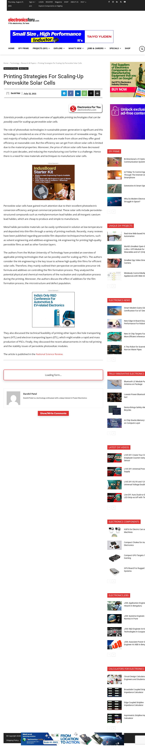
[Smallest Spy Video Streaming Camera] (114, 263)
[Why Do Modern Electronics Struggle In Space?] (114, 201)
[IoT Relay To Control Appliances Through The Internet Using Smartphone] (114, 175)
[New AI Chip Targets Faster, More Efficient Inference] (114, 336)
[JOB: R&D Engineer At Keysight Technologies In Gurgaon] (114, 631)
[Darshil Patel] (8, 93)
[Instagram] (113, 2)
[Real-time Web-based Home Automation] (114, 236)
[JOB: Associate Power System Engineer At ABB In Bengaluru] (114, 644)
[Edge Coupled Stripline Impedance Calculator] (114, 705)
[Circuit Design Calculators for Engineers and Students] (114, 679)
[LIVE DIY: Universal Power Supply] (114, 471)
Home (6, 63)
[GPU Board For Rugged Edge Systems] (114, 571)
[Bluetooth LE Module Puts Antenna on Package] (114, 384)
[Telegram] (64, 93)
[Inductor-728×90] (61, 42)
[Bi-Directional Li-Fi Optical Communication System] (114, 162)
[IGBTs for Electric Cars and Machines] (114, 532)
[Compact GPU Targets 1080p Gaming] (114, 558)
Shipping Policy (12, 740)
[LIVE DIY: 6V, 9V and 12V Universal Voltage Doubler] (114, 484)
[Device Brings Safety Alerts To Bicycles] (114, 410)
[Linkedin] (117, 2)
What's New (24, 68)
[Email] (91, 93)
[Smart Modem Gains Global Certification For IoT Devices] (114, 310)
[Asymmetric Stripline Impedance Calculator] (114, 718)
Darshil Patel (15, 93)
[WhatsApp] (84, 93)
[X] (120, 2)
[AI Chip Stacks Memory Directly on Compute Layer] (114, 423)
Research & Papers (28, 63)
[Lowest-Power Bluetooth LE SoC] (114, 397)
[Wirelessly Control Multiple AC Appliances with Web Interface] (114, 276)
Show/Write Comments (53, 413)
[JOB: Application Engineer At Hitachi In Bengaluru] (114, 606)
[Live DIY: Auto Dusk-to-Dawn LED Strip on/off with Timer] (114, 497)
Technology (14, 63)
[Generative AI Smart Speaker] (114, 188)
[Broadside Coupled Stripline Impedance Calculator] (114, 692)
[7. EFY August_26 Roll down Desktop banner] (72, 744)
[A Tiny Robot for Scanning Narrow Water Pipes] (114, 349)
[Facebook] (109, 2)
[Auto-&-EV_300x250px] (53, 326)
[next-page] (113, 211)
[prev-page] (109, 211)
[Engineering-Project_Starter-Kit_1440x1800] (53, 199)
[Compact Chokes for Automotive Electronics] (114, 545)
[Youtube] (124, 2)
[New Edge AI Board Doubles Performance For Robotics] (114, 323)
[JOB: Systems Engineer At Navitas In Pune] (114, 618)
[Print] (97, 93)
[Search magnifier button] (142, 48)
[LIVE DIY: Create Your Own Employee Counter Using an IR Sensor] (114, 458)
